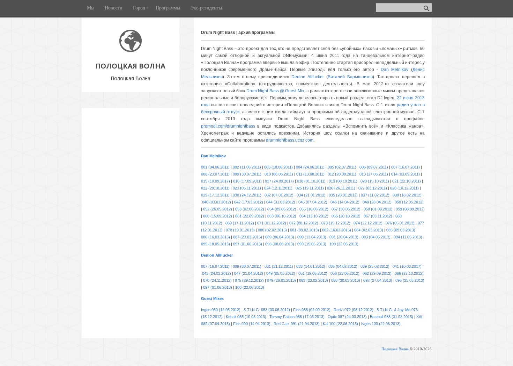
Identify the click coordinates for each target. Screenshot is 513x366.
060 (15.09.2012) (217, 216)
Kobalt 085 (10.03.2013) (246, 317)
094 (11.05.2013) (408, 237)
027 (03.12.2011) (372, 188)
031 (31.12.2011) (279, 266)
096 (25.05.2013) (409, 280)
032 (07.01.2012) (279, 195)
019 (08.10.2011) (343, 181)
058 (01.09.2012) (378, 209)
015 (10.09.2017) (215, 181)
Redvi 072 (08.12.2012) (353, 310)
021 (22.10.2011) (406, 181)
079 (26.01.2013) (281, 280)
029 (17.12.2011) (215, 195)
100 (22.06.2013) (343, 244)
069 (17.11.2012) (239, 223)
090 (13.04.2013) (311, 237)
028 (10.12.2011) (404, 188)
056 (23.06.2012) (344, 273)
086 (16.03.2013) (215, 237)
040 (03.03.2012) (216, 202)
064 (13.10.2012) (313, 216)
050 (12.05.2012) (409, 202)
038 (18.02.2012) (407, 195)
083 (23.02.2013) (313, 280)
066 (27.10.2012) (409, 273)
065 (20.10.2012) (346, 216)
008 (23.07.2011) (215, 174)
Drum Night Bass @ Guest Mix (275, 90)
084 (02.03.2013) (368, 230)
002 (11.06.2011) (247, 167)
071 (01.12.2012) (271, 223)
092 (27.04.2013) (377, 280)
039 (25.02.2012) (374, 266)
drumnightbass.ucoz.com (289, 140)
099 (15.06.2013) (311, 244)
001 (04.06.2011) (215, 167)
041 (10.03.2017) (407, 266)
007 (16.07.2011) (405, 167)
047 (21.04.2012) (248, 273)
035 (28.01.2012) (343, 195)
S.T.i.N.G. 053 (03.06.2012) (267, 310)
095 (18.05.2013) (215, 244)
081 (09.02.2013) (304, 230)
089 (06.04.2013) (279, 237)
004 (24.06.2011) (310, 167)
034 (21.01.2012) (311, 195)
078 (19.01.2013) (240, 230)
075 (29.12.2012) (249, 280)
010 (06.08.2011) (279, 174)
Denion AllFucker (217, 255)
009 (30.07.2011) (247, 174)
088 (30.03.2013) (345, 280)
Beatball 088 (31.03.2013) (391, 317)
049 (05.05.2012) (280, 273)
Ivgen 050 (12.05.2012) (220, 310)
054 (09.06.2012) (281, 209)
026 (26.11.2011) (341, 188)
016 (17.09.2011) (247, 181)
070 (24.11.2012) (217, 280)
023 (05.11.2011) (247, 188)
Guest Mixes (212, 298)
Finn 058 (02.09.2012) (311, 310)
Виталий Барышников (350, 76)
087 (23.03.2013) (247, 237)
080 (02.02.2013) (272, 230)
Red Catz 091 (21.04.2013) (297, 324)
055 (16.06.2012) (313, 209)
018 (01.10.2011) (311, 181)
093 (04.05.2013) (376, 237)
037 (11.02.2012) (375, 195)
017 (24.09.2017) (279, 181)
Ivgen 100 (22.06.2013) (381, 324)
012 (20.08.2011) (342, 174)
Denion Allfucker (307, 76)
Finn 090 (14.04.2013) (251, 324)
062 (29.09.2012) (377, 273)
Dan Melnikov (395, 69)
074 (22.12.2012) (368, 223)
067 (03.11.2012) (378, 216)
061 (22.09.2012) (249, 216)
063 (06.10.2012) (281, 216)
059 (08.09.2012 (409, 209)
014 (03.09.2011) (405, 174)
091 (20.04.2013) (343, 237)
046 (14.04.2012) (344, 202)
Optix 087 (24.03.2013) (347, 317)
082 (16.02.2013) (336, 230)
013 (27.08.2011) (373, 174)
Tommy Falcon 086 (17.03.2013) (297, 317)
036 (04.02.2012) (342, 266)
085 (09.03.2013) (400, 230)
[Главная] (130, 50)
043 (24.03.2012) (216, 273)
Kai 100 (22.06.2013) (340, 324)
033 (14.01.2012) (310, 266)
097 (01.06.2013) (247, 244)
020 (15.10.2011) (374, 181)
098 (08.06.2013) (279, 244)
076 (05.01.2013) (400, 223)
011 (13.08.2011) (310, 174)
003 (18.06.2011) (278, 167)
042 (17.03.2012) (248, 202)
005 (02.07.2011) (342, 167)
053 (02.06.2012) (249, 209)
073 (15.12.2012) (335, 223)
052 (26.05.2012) (217, 209)
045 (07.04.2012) (312, 202)
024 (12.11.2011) (278, 188)
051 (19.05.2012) (312, 273)
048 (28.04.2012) (377, 202)
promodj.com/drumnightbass (228, 126)
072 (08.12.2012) (303, 223)
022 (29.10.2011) (215, 188)
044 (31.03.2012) (280, 202)
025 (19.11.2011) (310, 188)
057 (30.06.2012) (346, 209)
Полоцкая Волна (395, 349)
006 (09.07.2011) (373, 167)
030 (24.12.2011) (247, 195)
